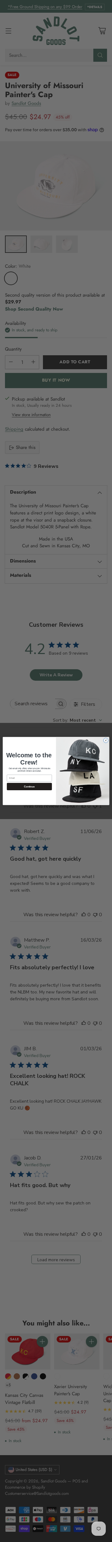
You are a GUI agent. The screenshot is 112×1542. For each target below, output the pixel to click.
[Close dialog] (105, 740)
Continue (29, 786)
